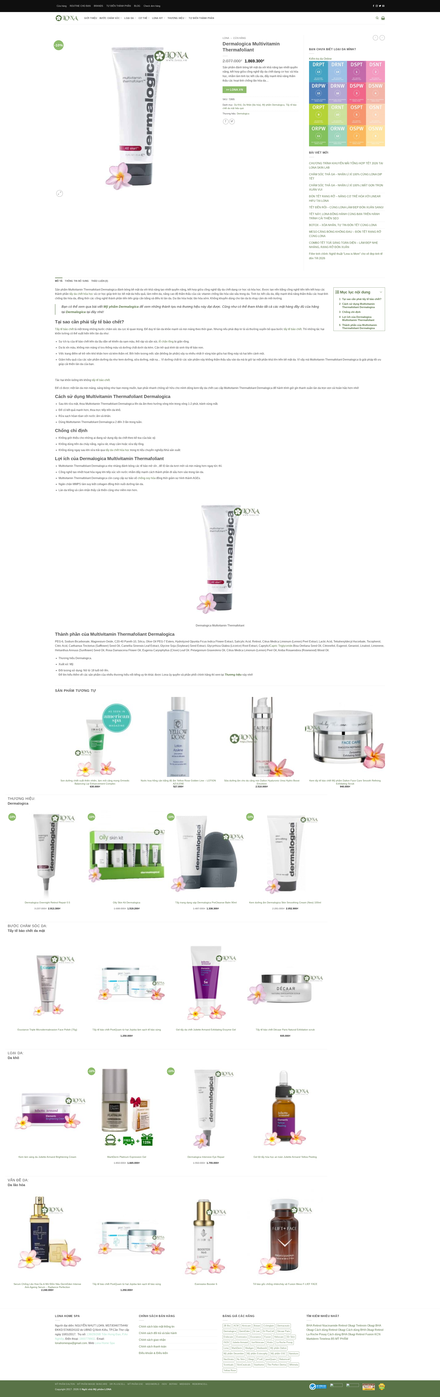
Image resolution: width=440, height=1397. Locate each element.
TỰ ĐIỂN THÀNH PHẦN (118, 6)
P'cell (259, 1359)
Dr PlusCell (268, 1331)
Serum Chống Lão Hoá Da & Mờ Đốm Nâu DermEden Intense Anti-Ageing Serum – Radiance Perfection (47, 1285)
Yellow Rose (230, 1370)
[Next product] (375, 37)
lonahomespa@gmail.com (71, 1343)
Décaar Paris (283, 1331)
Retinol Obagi (346, 1325)
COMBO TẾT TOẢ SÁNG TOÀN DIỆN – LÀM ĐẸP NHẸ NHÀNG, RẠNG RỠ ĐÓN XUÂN (343, 245)
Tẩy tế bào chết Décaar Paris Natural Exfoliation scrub (285, 1029)
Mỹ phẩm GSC (278, 1353)
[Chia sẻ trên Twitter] (232, 121)
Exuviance (255, 1337)
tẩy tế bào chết (292, 329)
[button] (383, 18)
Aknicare (246, 1325)
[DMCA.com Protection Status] (382, 1386)
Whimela (293, 1364)
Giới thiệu (90, 18)
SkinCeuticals (244, 1364)
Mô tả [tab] (58, 281)
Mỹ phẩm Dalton (278, 1348)
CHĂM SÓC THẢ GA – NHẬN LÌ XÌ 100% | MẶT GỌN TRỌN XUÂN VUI (346, 187)
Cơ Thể (143, 18)
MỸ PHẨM (341, 1338)
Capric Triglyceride (281, 645)
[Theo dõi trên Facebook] (373, 6)
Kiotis (270, 1342)
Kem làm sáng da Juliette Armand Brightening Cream (47, 1157)
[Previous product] (382, 37)
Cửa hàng (62, 6)
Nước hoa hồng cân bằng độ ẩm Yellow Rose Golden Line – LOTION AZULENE (178, 782)
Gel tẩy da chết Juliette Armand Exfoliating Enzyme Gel (206, 1029)
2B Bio (227, 1325)
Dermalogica (243, 113)
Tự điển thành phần (201, 18)
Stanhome (259, 1364)
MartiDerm (237, 1348)
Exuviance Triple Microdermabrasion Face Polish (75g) (47, 1029)
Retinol (317, 1325)
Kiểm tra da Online (320, 58)
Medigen (249, 1348)
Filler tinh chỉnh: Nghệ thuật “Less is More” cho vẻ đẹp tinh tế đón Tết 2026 (346, 256)
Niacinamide (330, 1325)
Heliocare (278, 1337)
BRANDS (98, 6)
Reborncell (284, 1359)
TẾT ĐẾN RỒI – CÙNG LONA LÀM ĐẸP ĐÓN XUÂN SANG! (346, 207)
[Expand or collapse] (381, 292)
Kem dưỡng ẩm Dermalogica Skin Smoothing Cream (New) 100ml (285, 902)
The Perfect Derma (276, 1364)
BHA (309, 1325)
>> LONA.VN (234, 89)
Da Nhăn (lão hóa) (252, 105)
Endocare (228, 1337)
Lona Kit (157, 18)
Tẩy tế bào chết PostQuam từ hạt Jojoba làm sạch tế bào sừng (126, 1029)
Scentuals (229, 1364)
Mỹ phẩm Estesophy (257, 1353)
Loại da (129, 18)
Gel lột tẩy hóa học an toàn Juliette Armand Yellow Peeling (285, 1157)
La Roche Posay (284, 1342)
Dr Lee (256, 1331)
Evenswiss (241, 1337)
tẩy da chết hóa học (81, 293)
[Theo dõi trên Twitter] (380, 6)
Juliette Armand (240, 1342)
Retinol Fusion (365, 1334)
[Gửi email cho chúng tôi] (383, 6)
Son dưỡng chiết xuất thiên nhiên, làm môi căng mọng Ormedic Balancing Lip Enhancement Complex (94, 782)
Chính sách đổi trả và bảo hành (158, 1333)
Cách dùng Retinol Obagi (330, 1329)
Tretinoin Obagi (365, 1325)
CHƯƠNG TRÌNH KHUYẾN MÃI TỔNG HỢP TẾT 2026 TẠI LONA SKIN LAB (346, 165)
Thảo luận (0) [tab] (99, 281)
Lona (226, 38)
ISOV (226, 1342)
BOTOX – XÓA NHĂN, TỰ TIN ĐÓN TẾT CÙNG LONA (343, 225)
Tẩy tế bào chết (64, 329)
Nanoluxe (293, 1353)
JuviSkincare (257, 1342)
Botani (257, 1325)
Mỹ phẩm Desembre (234, 1353)
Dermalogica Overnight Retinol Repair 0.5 (47, 902)
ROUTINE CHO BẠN (80, 6)
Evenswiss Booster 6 (206, 1284)
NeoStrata (229, 1359)
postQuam (271, 1359)
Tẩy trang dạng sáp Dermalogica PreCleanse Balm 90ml (206, 902)
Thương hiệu (176, 18)
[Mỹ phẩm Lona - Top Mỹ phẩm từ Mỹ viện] (67, 18)
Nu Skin (241, 1359)
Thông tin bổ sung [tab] (77, 281)
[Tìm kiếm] (377, 18)
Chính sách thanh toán (152, 1346)
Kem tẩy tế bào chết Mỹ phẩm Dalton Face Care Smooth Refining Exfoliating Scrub (345, 782)
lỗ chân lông (166, 341)
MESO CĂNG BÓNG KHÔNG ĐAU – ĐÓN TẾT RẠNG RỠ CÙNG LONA (345, 234)
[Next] (384, 745)
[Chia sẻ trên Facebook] (226, 121)
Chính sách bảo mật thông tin (156, 1326)
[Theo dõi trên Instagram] (377, 6)
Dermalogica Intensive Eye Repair (206, 1157)
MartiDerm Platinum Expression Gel (126, 1157)
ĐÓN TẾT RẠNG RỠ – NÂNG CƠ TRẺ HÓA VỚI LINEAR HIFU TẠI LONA (345, 198)
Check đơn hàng (152, 6)
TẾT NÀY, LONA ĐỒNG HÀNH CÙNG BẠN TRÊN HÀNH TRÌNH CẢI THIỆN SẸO (344, 216)
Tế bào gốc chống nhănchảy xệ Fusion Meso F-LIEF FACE (285, 1284)
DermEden (244, 1331)
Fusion (267, 1337)
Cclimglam (268, 1325)
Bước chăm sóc (110, 18)
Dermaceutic (283, 1325)
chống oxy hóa (147, 478)
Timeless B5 (326, 1338)
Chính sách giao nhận (152, 1339)
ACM (236, 1325)
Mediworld (262, 1348)
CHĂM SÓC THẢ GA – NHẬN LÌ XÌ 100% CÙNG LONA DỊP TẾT (345, 176)
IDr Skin (291, 1337)
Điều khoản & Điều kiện (153, 1353)
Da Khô (237, 105)
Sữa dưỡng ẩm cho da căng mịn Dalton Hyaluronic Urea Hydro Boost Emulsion (261, 782)
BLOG (137, 6)
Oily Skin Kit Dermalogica (126, 902)
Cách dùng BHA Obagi (360, 1329)
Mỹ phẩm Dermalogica (273, 105)
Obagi (251, 1359)
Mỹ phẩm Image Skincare (92, 1384)
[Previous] (55, 745)
